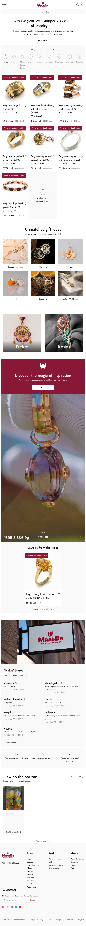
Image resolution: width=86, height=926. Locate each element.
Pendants (30, 871)
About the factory (77, 859)
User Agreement (55, 868)
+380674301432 (9, 890)
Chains (29, 868)
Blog (81, 777)
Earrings (30, 862)
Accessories (31, 887)
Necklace (30, 877)
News (73, 777)
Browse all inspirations (43, 388)
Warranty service (55, 859)
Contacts (74, 862)
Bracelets (30, 881)
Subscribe (33, 900)
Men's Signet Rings (33, 865)
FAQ (50, 862)
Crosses (30, 874)
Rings (29, 859)
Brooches (30, 884)
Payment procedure (56, 865)
